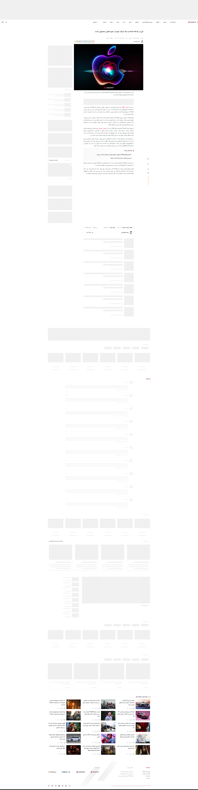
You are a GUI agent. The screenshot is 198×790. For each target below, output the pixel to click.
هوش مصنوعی (102, 128)
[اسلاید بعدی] (46, 172)
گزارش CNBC (125, 107)
